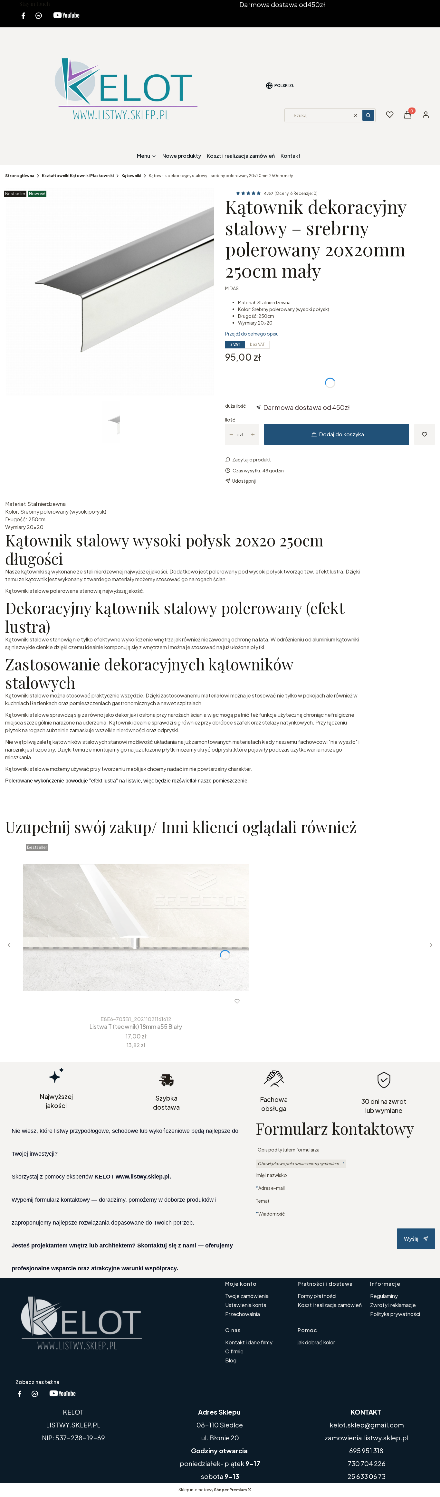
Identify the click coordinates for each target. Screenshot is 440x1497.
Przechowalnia (242, 1314)
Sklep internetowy (212, 1489)
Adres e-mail (271, 1188)
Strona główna (19, 175)
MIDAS (232, 288)
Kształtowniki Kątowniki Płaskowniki (78, 175)
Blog (230, 1360)
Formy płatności (317, 1296)
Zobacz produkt (127, 1001)
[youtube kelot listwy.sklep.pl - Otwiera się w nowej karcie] (66, 19)
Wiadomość (271, 1213)
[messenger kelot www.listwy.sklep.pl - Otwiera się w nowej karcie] (39, 19)
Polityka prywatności (395, 1314)
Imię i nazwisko (271, 1175)
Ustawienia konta (245, 1305)
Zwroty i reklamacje (393, 1305)
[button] (368, 115)
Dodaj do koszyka (341, 434)
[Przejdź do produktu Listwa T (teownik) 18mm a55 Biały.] (136, 927)
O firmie (234, 1351)
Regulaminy (384, 1296)
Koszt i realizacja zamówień (330, 1305)
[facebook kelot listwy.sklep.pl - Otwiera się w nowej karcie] (23, 19)
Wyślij (411, 1238)
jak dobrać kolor (316, 1342)
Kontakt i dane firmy (249, 1342)
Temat (263, 1201)
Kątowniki (131, 175)
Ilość (230, 419)
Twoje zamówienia (247, 1296)
